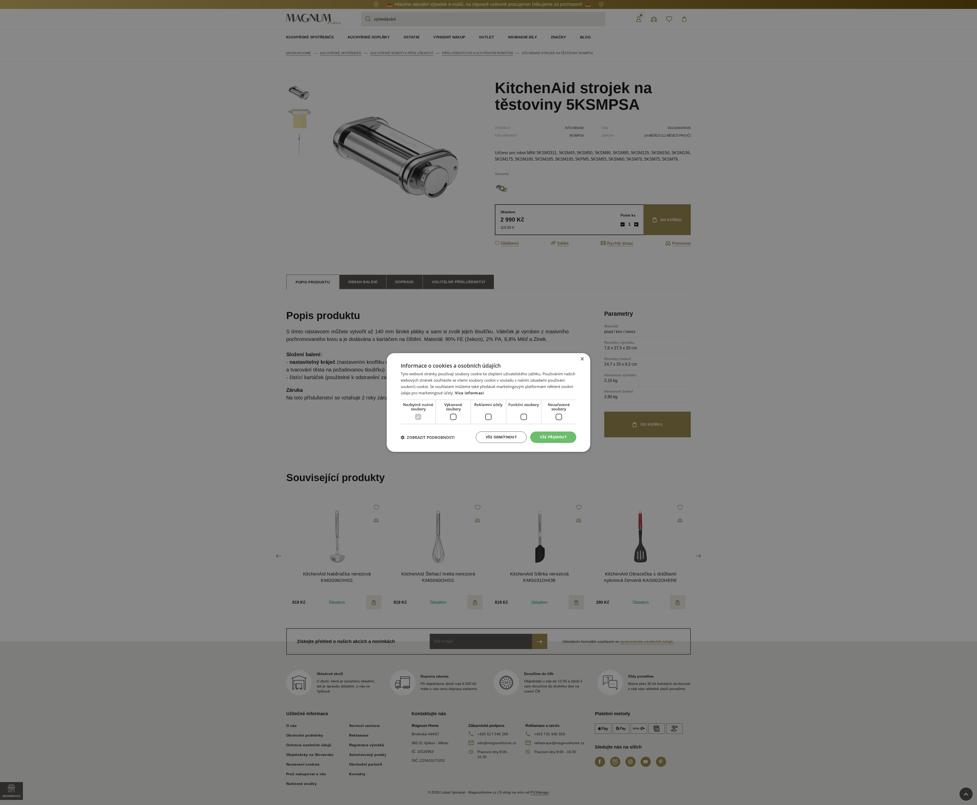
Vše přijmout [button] (553, 437)
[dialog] (488, 402)
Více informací (469, 392)
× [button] (582, 359)
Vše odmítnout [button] (501, 437)
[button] (428, 437)
